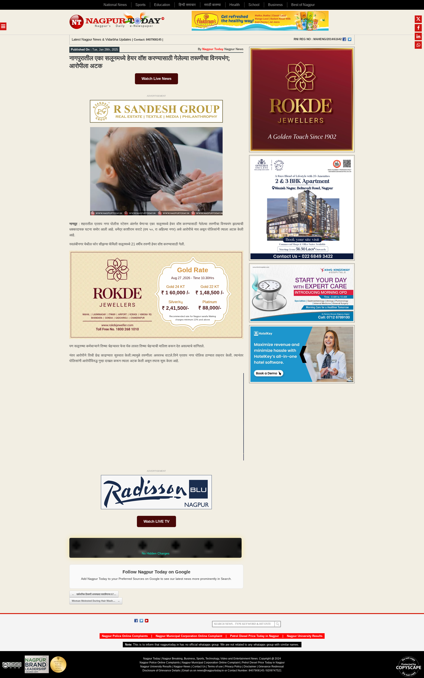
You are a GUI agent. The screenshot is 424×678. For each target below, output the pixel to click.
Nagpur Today (212, 49)
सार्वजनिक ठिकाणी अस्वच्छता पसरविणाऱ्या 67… (94, 594)
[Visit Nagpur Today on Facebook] (344, 39)
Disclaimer (250, 666)
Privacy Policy (233, 666)
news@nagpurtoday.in (210, 670)
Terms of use (215, 666)
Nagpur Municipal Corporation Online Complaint (189, 636)
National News (115, 5)
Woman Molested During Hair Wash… (96, 600)
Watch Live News (156, 79)
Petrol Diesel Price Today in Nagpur (254, 636)
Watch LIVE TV (156, 521)
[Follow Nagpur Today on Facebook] (136, 620)
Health (234, 5)
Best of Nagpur (303, 5)
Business (275, 5)
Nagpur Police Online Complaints (125, 636)
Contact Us (199, 666)
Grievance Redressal (271, 666)
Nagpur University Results (304, 636)
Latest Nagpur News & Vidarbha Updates (101, 39)
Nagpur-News (182, 666)
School (253, 5)
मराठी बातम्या (212, 5)
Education (162, 5)
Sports (140, 5)
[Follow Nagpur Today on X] (141, 620)
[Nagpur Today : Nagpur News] (117, 22)
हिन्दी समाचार (187, 5)
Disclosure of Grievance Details (161, 670)
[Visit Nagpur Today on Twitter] (349, 39)
